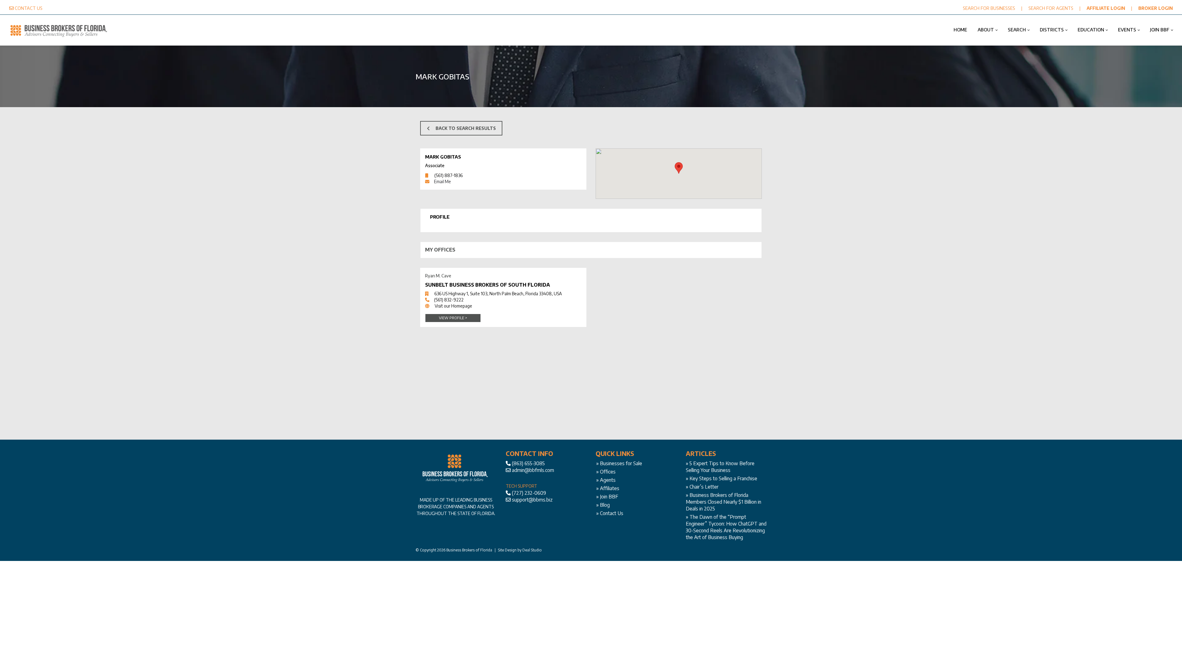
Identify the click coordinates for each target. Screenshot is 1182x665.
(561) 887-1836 (448, 175)
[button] (679, 168)
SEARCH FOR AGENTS (1050, 8)
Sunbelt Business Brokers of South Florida (487, 285)
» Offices (606, 472)
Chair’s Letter (704, 487)
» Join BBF (607, 497)
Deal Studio (532, 550)
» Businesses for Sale (619, 463)
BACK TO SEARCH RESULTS (466, 128)
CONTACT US (28, 8)
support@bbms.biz (532, 500)
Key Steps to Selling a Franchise (723, 478)
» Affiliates (607, 488)
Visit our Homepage (453, 305)
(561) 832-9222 (449, 299)
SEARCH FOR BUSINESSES (989, 8)
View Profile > (453, 318)
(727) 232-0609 (529, 493)
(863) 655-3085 (528, 463)
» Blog (603, 505)
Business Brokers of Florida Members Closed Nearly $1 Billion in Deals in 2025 (723, 502)
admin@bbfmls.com (533, 470)
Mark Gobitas (443, 156)
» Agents (606, 480)
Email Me (442, 181)
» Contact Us (609, 513)
